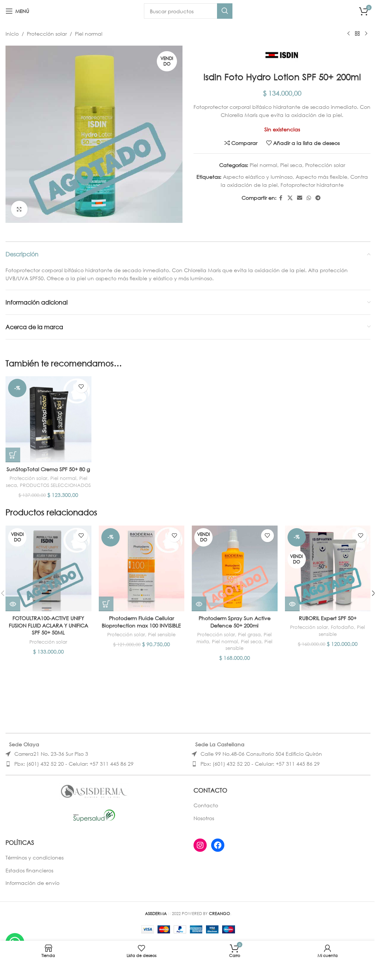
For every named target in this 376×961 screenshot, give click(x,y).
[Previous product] (348, 33)
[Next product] (366, 33)
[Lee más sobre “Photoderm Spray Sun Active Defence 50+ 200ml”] (199, 604)
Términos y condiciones (35, 857)
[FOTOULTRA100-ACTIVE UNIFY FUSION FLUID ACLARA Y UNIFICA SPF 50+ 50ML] (48, 569)
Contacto (206, 805)
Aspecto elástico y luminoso (258, 176)
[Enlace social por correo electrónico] (299, 198)
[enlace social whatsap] (308, 198)
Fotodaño (342, 627)
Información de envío (32, 882)
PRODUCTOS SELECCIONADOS (55, 485)
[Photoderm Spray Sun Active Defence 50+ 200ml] (235, 569)
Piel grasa (249, 634)
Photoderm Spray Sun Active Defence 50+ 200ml (235, 622)
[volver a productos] (357, 33)
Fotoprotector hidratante (312, 184)
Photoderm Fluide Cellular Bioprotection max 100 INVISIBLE (141, 622)
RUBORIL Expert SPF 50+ (328, 618)
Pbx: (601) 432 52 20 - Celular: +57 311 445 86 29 (74, 763)
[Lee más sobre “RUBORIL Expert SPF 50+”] (292, 604)
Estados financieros (29, 870)
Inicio (12, 33)
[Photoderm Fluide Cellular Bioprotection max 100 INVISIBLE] (142, 569)
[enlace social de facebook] (280, 198)
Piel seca (291, 164)
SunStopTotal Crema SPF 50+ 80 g (48, 469)
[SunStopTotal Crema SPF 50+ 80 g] (48, 419)
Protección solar (47, 33)
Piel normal (88, 33)
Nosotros (204, 818)
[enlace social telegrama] (318, 198)
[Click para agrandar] (19, 209)
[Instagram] (200, 845)
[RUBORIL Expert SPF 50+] (328, 569)
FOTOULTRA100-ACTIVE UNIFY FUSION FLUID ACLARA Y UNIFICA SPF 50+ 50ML (48, 625)
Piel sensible (162, 634)
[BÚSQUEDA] (224, 11)
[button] (13, 455)
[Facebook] (217, 845)
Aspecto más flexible (321, 176)
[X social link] (290, 198)
